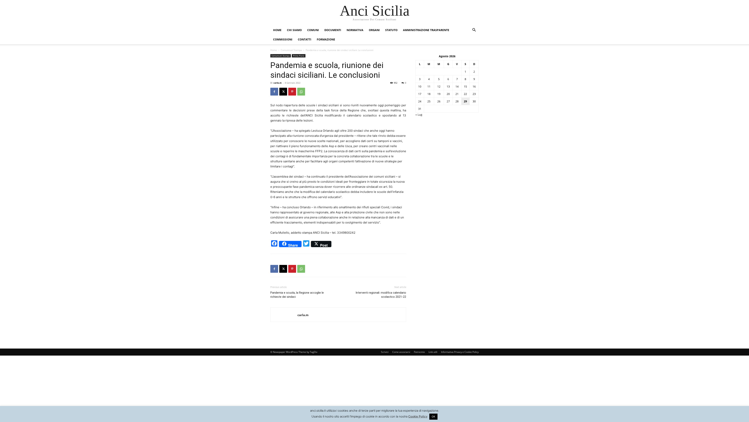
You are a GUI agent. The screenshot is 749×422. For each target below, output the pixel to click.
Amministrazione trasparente (426, 30)
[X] (283, 92)
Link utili (433, 352)
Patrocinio (419, 352)
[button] (474, 30)
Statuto (391, 30)
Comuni (313, 30)
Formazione (326, 39)
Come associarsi (401, 352)
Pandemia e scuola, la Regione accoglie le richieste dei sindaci (297, 295)
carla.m (277, 82)
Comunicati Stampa (291, 50)
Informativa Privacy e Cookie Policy (460, 352)
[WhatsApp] (301, 92)
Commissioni (282, 39)
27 (448, 101)
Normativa (355, 30)
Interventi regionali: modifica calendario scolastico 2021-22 (381, 295)
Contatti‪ (304, 39)
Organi (374, 30)
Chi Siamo (294, 30)
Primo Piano (298, 55)
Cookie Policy (418, 416)
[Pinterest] (292, 92)
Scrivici (385, 352)
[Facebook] (274, 92)
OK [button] (433, 416)
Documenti (332, 30)
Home (277, 30)
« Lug (418, 114)
